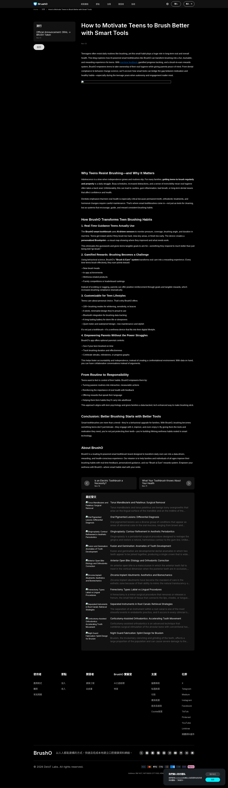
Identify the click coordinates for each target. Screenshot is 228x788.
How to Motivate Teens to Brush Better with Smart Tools (70, 9)
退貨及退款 (156, 706)
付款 (153, 694)
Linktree (186, 728)
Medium (186, 694)
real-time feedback (128, 62)
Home (36, 9)
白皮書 (89, 689)
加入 (63, 683)
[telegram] (170, 753)
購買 (36, 689)
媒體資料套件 (188, 734)
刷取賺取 (84, 4)
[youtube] (175, 753)
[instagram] (147, 753)
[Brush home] (40, 4)
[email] (192, 753)
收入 (63, 689)
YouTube (186, 723)
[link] (181, 753)
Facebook (187, 706)
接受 (212, 780)
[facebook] (153, 753)
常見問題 (38, 694)
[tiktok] (158, 753)
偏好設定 (213, 774)
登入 (176, 4)
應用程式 (38, 683)
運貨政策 (155, 700)
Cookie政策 (156, 711)
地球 (116, 689)
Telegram (186, 689)
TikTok (185, 711)
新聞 (43, 9)
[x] (141, 753)
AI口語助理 (119, 683)
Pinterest (186, 717)
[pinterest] (164, 753)
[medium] (187, 753)
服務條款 (155, 683)
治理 (109, 4)
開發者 (121, 4)
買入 (187, 4)
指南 (133, 4)
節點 (98, 4)
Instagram (187, 700)
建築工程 (90, 683)
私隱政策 (155, 689)
